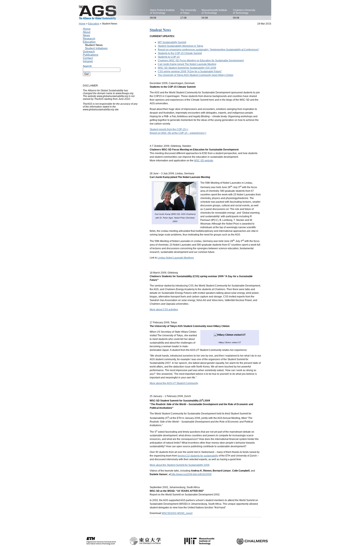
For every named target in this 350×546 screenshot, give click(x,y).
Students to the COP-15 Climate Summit (180, 53)
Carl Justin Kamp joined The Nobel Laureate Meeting (187, 64)
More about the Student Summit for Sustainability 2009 (179, 465)
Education (93, 23)
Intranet (88, 61)
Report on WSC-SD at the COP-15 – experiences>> (178, 133)
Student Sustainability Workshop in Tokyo (180, 46)
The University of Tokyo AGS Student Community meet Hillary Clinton (195, 75)
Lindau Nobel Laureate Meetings (176, 257)
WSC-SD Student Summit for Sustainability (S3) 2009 (187, 67)
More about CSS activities (164, 309)
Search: (87, 66)
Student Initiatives (96, 48)
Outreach (89, 51)
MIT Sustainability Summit (172, 42)
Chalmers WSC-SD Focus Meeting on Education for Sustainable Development (201, 60)
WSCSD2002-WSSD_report (177, 513)
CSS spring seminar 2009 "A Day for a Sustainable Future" (190, 71)
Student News (94, 45)
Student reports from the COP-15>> (169, 129)
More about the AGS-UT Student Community (174, 383)
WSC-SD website (203, 160)
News (86, 35)
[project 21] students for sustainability (198, 455)
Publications (90, 54)
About (86, 32)
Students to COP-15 (169, 56)
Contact (88, 58)
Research (89, 38)
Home (82, 23)
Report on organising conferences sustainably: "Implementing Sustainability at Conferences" (208, 49)
